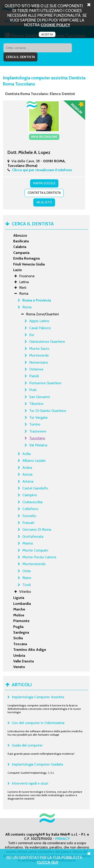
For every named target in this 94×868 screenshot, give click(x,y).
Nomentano (38, 362)
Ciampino (29, 495)
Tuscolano (37, 438)
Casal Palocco (40, 328)
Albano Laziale (34, 460)
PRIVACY (62, 838)
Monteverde (39, 355)
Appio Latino (39, 321)
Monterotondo (34, 564)
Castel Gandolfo (35, 488)
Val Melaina (38, 445)
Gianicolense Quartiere (47, 341)
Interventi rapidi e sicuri (30, 783)
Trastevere (37, 431)
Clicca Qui (47, 862)
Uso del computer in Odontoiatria (38, 723)
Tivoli (26, 585)
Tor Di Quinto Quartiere (47, 410)
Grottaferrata (32, 536)
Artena (27, 481)
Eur (31, 335)
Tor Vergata (38, 417)
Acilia (26, 454)
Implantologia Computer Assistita (38, 697)
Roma (26, 307)
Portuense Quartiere (45, 383)
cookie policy (55, 24)
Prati (33, 390)
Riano (26, 578)
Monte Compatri (35, 550)
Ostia (26, 571)
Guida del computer (27, 745)
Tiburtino (36, 403)
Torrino (34, 424)
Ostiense (36, 369)
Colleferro (30, 509)
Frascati (28, 522)
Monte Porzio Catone (39, 557)
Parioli (34, 376)
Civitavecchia (32, 502)
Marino (27, 543)
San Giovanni (39, 397)
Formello (29, 516)
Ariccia (27, 474)
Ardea (27, 467)
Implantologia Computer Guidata (37, 764)
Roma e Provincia (36, 300)
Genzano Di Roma (36, 529)
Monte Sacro (39, 348)
